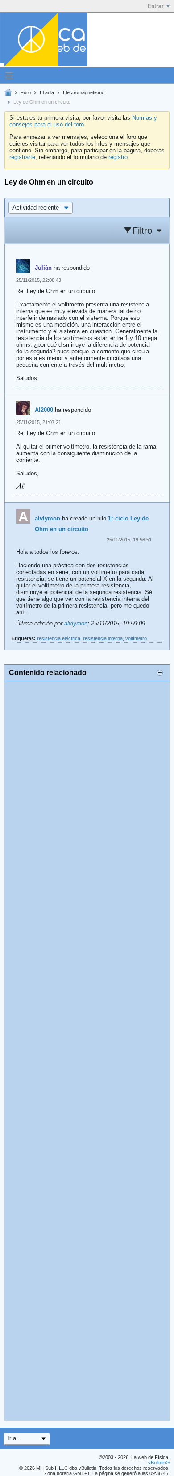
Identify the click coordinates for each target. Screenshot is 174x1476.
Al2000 (44, 410)
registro (118, 157)
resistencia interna (103, 638)
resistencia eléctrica (58, 638)
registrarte (22, 157)
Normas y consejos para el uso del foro (83, 121)
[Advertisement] (87, 1051)
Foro (26, 92)
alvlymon (47, 518)
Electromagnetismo (83, 92)
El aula (47, 92)
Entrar (156, 6)
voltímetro (136, 638)
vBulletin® (159, 1462)
